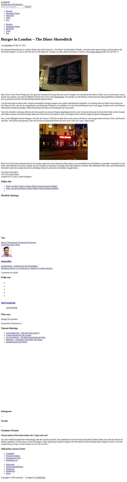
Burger (3, 242)
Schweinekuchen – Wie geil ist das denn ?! (22, 333)
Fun (7, 20)
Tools (8, 18)
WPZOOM (40, 478)
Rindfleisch (10, 471)
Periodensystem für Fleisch (16, 342)
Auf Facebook (8, 302)
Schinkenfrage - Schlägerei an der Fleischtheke (19, 266)
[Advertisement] (63, 216)
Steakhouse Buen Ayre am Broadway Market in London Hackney (27, 268)
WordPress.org (11, 460)
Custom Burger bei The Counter (18, 335)
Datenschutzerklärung (14, 467)
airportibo (8, 45)
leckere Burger (95, 52)
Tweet (3, 245)
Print (18, 245)
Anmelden (10, 453)
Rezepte (9, 11)
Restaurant (32, 242)
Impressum (10, 464)
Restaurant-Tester (13, 13)
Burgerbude (59, 97)
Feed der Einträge (13, 456)
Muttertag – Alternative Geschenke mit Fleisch (24, 340)
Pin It (13, 245)
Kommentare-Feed (13, 458)
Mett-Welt (10, 16)
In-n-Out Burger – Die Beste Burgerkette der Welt (25, 337)
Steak (8, 473)
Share (8, 245)
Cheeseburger (12, 242)
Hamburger (22, 242)
